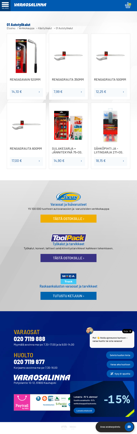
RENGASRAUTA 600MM (26, 148)
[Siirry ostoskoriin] (128, 5)
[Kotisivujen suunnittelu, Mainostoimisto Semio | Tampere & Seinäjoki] (64, 431)
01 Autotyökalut (64, 28)
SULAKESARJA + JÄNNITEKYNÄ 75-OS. (67, 150)
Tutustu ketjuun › (68, 296)
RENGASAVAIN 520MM (25, 79)
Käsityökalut (45, 28)
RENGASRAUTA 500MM (110, 79)
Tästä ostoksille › (68, 219)
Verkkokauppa (26, 28)
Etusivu (11, 28)
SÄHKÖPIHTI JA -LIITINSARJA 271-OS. (108, 150)
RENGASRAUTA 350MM (68, 79)
